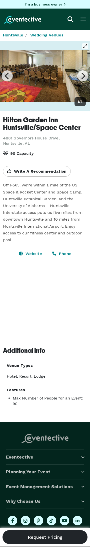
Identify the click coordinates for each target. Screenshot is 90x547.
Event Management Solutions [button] (39, 486)
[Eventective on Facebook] (12, 520)
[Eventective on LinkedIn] (77, 520)
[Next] (82, 75)
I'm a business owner (43, 4)
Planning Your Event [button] (28, 471)
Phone (65, 253)
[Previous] (7, 75)
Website (33, 253)
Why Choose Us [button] (23, 501)
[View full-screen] (85, 46)
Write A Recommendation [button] (39, 171)
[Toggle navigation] (83, 19)
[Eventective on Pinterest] (38, 520)
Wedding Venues (47, 35)
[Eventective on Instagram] (25, 520)
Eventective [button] (19, 457)
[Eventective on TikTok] (51, 520)
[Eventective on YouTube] (64, 520)
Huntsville (13, 35)
